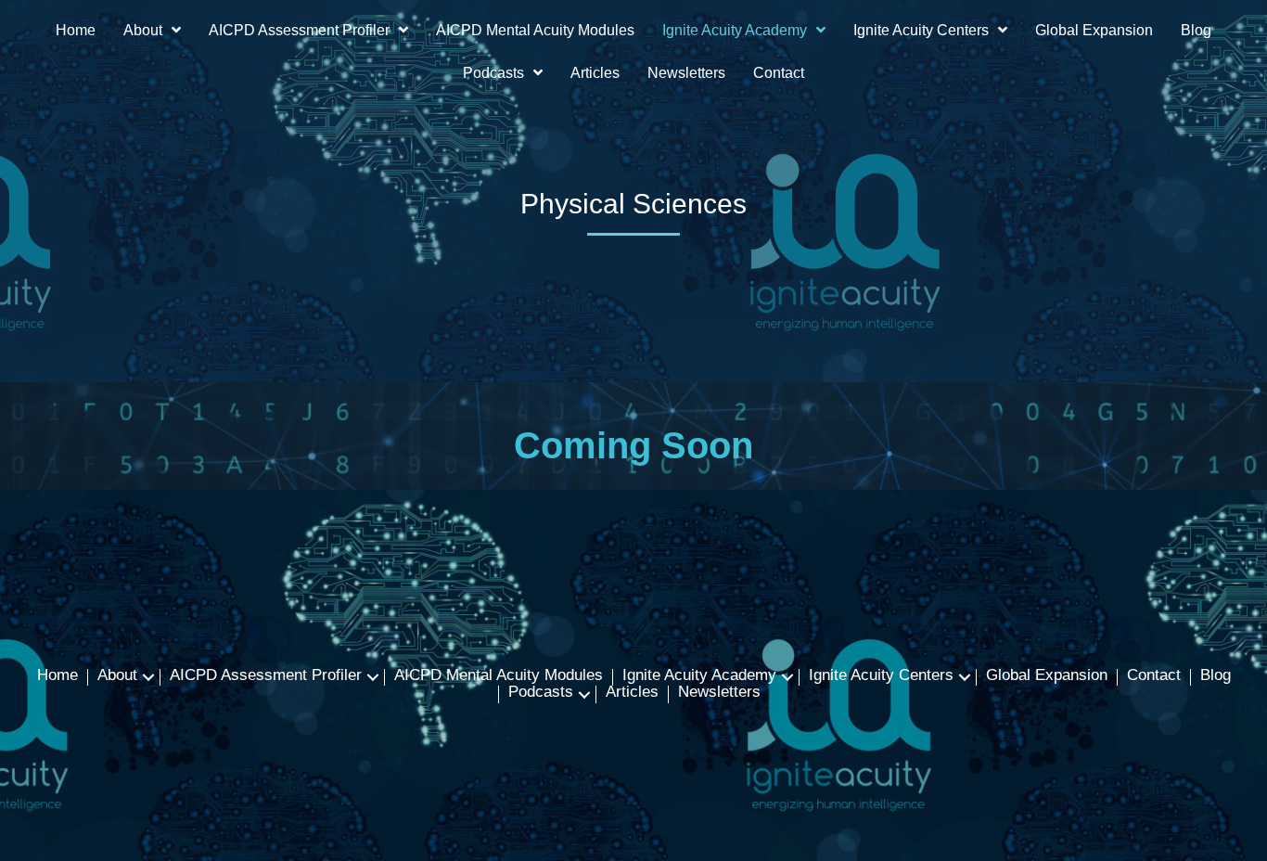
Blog (1215, 676)
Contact (1154, 676)
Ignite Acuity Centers (881, 676)
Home (57, 676)
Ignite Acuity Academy (699, 676)
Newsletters (719, 693)
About (117, 676)
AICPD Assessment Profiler (266, 676)
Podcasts (540, 693)
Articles (632, 693)
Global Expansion (1046, 676)
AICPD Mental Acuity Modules (498, 676)
